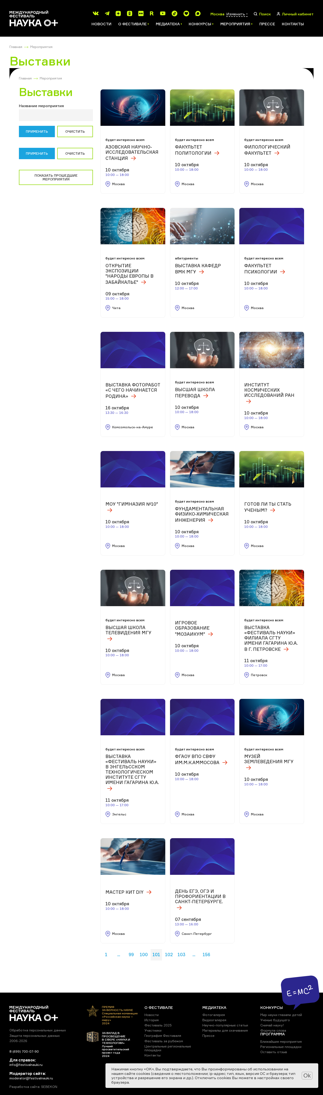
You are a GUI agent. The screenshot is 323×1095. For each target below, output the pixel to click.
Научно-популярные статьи (225, 1025)
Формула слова (273, 1030)
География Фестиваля (162, 1036)
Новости (101, 24)
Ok (307, 1075)
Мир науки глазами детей (281, 1015)
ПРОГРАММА (272, 1034)
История (151, 1020)
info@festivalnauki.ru (26, 1065)
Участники (153, 1030)
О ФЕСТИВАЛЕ (158, 1007)
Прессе (267, 24)
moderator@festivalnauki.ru (31, 1078)
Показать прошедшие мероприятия (56, 177)
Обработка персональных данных (37, 1030)
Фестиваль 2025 (158, 1025)
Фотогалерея (213, 1015)
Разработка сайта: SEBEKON (33, 1087)
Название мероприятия (41, 106)
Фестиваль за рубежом (163, 1041)
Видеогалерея (214, 1020)
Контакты (293, 24)
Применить (37, 131)
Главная (15, 47)
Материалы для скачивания (225, 1030)
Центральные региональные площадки (167, 1048)
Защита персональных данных (34, 1036)
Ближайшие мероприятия (281, 1041)
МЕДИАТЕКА (214, 1007)
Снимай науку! (272, 1025)
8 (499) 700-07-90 (24, 1051)
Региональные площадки (280, 1047)
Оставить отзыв (273, 1052)
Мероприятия (41, 47)
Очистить (75, 131)
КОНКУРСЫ (271, 1007)
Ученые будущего (275, 1020)
